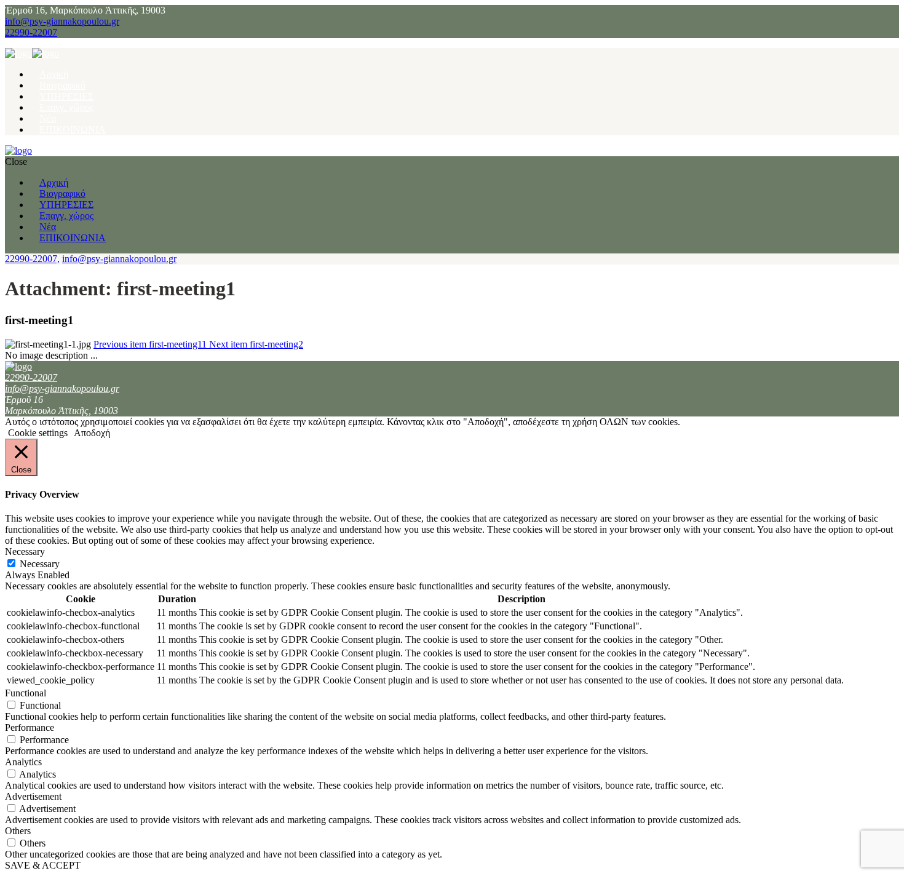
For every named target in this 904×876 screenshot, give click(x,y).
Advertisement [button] (33, 796)
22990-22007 (31, 32)
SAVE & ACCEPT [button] (43, 865)
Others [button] (18, 831)
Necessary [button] (25, 551)
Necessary (40, 564)
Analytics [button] (23, 762)
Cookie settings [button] (38, 433)
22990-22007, (32, 258)
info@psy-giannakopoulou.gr (62, 21)
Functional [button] (25, 693)
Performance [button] (29, 727)
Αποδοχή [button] (92, 433)
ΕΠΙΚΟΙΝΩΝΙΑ (72, 129)
